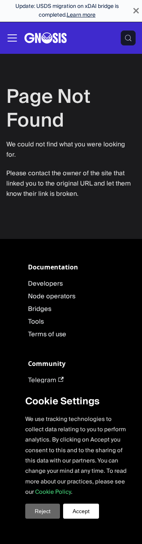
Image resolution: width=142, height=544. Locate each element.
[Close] (136, 11)
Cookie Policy (53, 492)
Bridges (39, 309)
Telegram (42, 380)
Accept (81, 511)
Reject (42, 511)
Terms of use (47, 334)
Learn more (81, 15)
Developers (45, 283)
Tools (36, 321)
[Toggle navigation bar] (12, 38)
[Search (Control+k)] (128, 37)
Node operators (51, 296)
